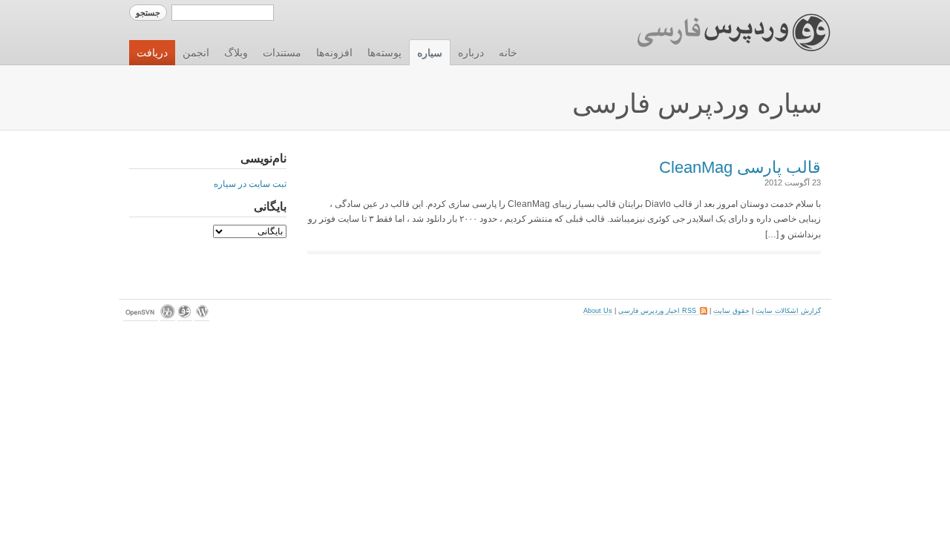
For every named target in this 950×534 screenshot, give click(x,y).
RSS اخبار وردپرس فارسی (662, 310)
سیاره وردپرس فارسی (697, 103)
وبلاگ (236, 53)
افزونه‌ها (334, 53)
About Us (597, 310)
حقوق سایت (731, 310)
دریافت (152, 53)
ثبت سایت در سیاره (250, 184)
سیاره (429, 53)
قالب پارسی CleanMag (740, 167)
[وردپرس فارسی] (184, 317)
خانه (508, 53)
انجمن (196, 53)
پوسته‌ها (384, 53)
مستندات (282, 53)
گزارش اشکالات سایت (788, 310)
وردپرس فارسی (719, 32)
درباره (471, 53)
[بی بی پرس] (167, 317)
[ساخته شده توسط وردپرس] (201, 317)
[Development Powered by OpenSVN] (140, 317)
